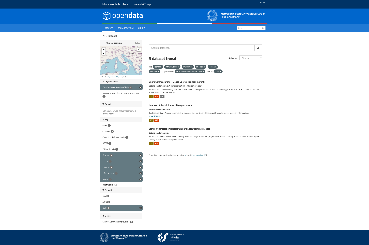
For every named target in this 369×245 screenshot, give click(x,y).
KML (161, 96)
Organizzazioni (125, 28)
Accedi (262, 2)
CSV (151, 96)
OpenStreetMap (113, 77)
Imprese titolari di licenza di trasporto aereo (171, 105)
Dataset (109, 28)
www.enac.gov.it (156, 115)
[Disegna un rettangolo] (139, 49)
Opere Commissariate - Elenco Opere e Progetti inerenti (177, 81)
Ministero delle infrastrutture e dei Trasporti (128, 4)
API (186, 155)
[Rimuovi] (161, 67)
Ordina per (233, 58)
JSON (156, 96)
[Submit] (263, 28)
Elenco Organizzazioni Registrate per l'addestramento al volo (179, 128)
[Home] (103, 36)
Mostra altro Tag (109, 184)
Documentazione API (198, 155)
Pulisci (137, 43)
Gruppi (141, 28)
